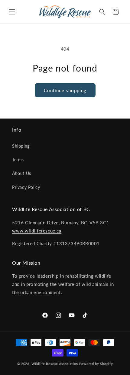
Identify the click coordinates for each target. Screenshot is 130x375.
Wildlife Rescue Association (54, 364)
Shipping (21, 146)
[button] (12, 11)
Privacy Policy (26, 187)
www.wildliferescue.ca (36, 230)
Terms (18, 159)
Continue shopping (65, 90)
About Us (21, 173)
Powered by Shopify (96, 364)
